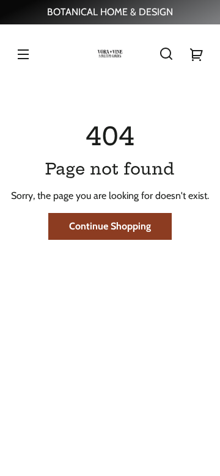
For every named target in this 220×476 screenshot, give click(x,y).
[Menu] (23, 53)
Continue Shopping (110, 226)
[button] (166, 53)
